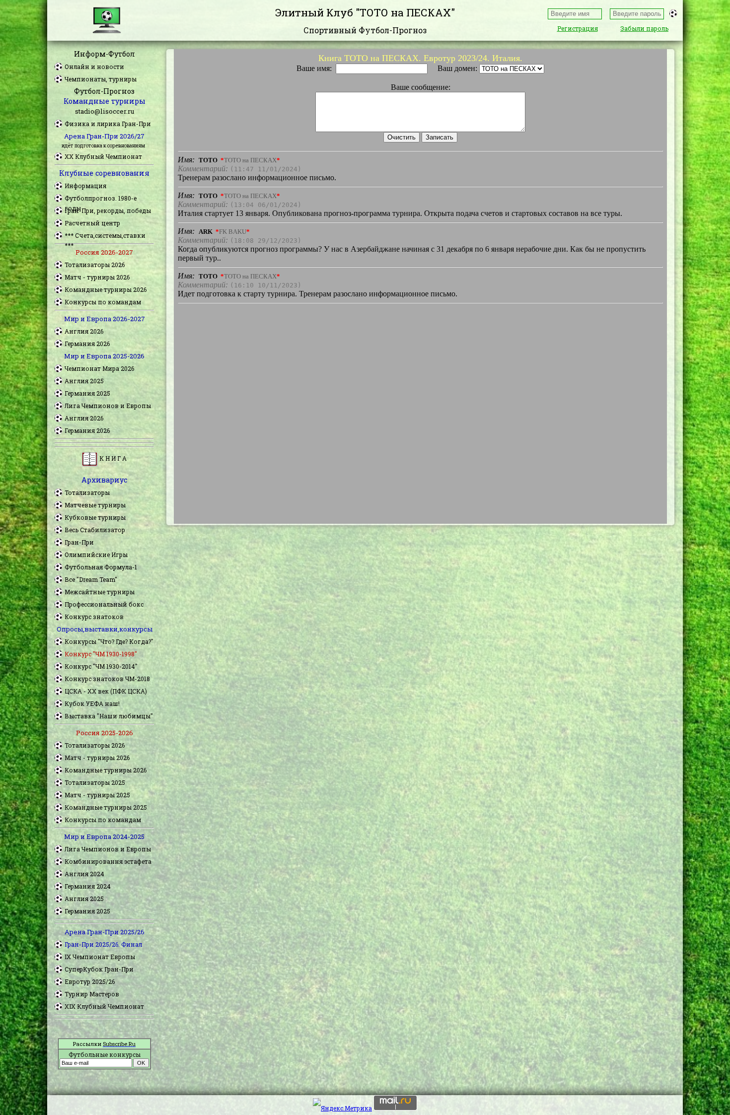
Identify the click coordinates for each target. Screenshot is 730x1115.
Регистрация (577, 28)
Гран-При (79, 542)
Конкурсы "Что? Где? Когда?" (109, 641)
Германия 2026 (87, 344)
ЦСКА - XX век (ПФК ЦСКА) (106, 691)
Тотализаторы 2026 (95, 265)
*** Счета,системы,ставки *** (105, 235)
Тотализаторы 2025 (95, 782)
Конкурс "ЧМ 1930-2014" (101, 666)
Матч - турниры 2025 (97, 795)
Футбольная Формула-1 (101, 567)
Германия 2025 (87, 393)
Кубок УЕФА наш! (92, 703)
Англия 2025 (84, 381)
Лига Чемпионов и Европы (108, 406)
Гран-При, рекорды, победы (108, 210)
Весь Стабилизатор (95, 530)
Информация (85, 186)
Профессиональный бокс (104, 604)
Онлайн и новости (94, 66)
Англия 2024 (84, 874)
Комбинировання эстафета (108, 861)
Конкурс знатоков (94, 617)
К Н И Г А (112, 458)
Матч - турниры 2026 (97, 277)
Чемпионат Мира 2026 (99, 368)
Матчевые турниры (95, 505)
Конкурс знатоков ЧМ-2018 (107, 679)
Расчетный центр (92, 223)
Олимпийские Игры (96, 554)
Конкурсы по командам (103, 302)
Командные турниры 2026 (105, 289)
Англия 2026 (84, 331)
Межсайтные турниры (100, 592)
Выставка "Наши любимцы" (109, 716)
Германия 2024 (88, 886)
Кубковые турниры (95, 517)
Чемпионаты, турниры (101, 79)
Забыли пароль (644, 28)
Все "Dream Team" (91, 579)
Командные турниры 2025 (106, 807)
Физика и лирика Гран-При (108, 124)
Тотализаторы (87, 492)
